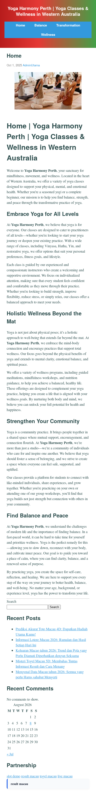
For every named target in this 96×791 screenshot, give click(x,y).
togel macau (48, 776)
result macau (30, 776)
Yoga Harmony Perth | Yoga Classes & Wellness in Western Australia (48, 11)
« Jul (10, 754)
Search (11, 601)
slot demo (13, 776)
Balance (40, 25)
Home (20, 25)
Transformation (68, 25)
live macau (65, 776)
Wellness (48, 34)
